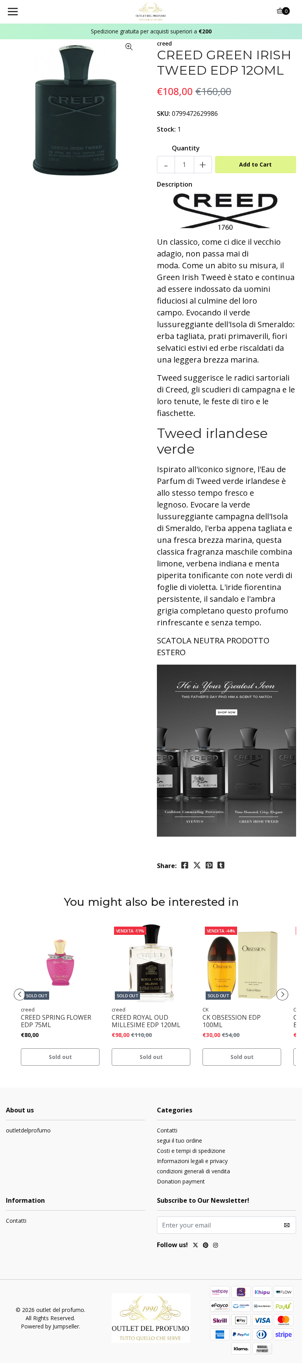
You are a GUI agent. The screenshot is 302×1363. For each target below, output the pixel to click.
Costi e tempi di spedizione (191, 1150)
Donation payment (181, 1181)
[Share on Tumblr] (221, 865)
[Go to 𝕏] (195, 1246)
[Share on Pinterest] (209, 865)
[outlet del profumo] (151, 12)
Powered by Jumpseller (50, 1326)
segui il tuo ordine (179, 1140)
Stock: (166, 129)
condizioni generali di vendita (193, 1171)
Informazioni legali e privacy (192, 1161)
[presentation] (20, 994)
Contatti (167, 1130)
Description (174, 184)
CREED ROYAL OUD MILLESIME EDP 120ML (146, 1021)
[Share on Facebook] (184, 865)
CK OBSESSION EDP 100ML (232, 1021)
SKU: (163, 113)
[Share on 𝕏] (197, 865)
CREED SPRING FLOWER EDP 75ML (56, 1021)
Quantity (186, 148)
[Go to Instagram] (215, 1246)
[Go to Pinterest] (205, 1246)
